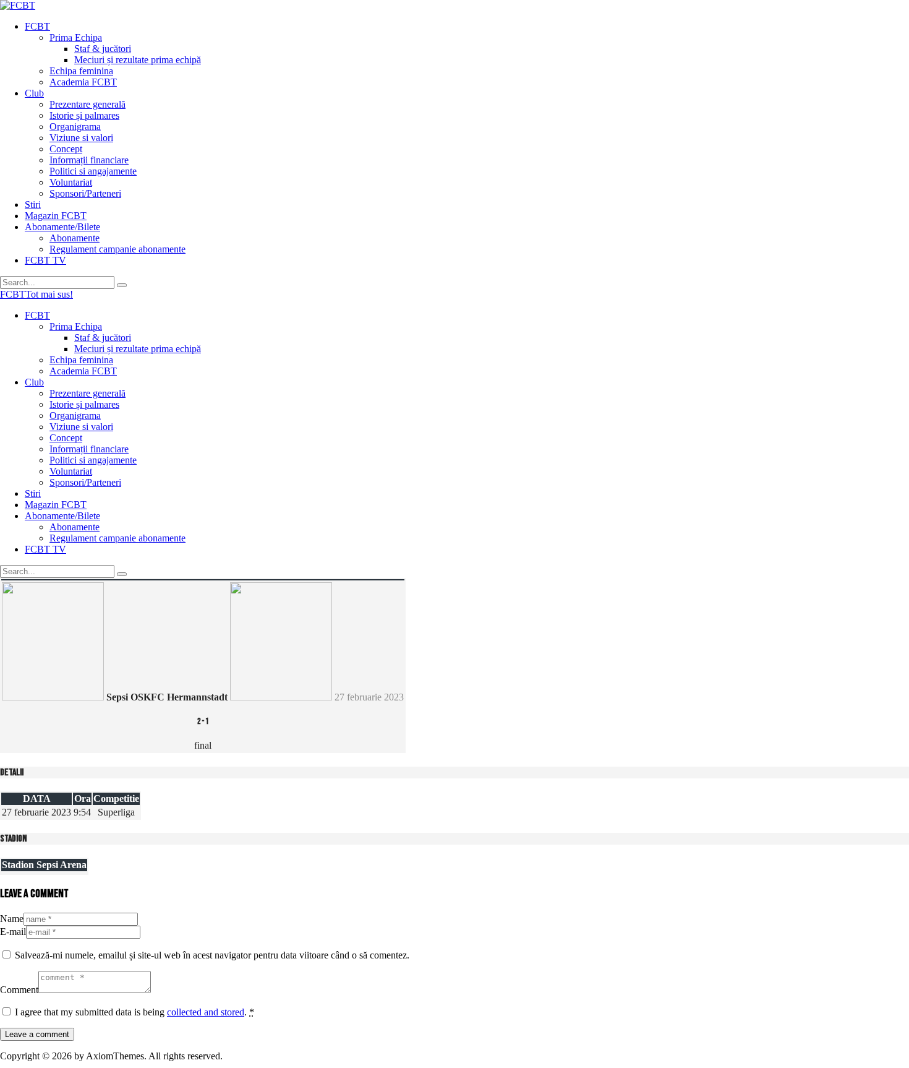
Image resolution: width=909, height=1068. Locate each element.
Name (11, 918)
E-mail (13, 931)
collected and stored (205, 1012)
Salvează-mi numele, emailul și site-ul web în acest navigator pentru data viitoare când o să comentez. (212, 955)
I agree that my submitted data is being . (134, 1012)
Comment (19, 989)
